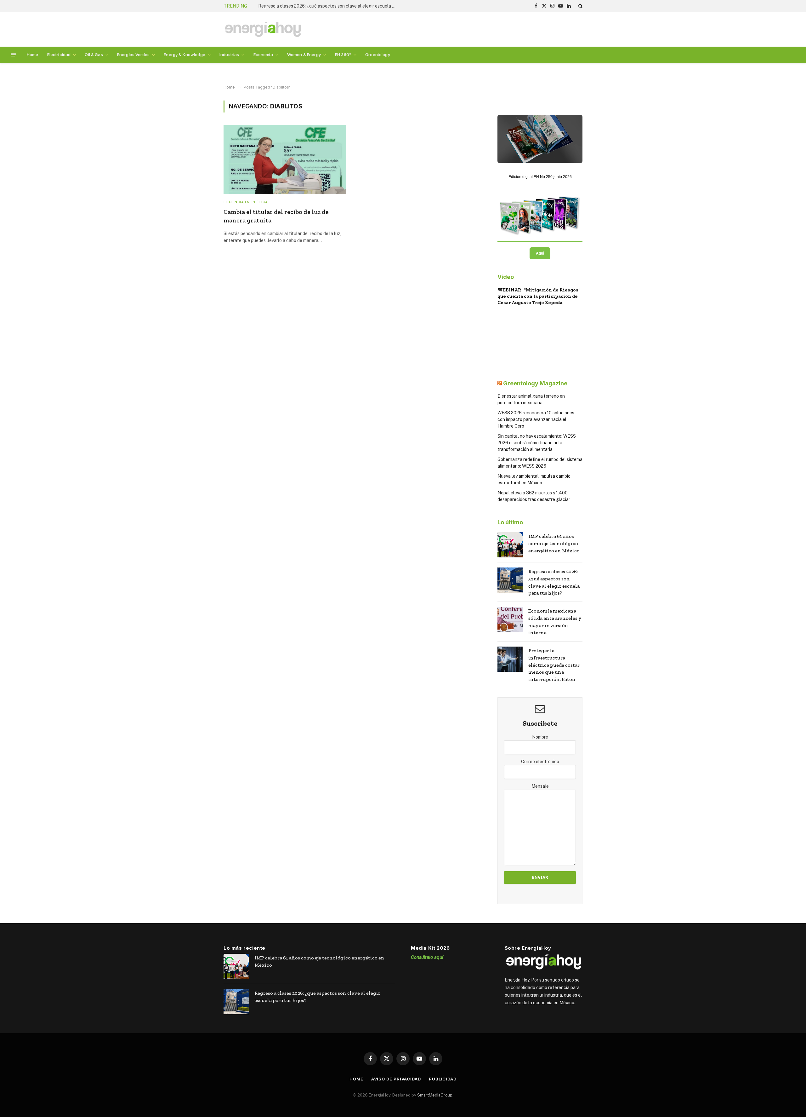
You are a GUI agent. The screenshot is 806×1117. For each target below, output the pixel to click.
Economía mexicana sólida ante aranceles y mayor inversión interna (555, 622)
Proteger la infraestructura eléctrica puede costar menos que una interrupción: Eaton (554, 665)
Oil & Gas (94, 54)
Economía (263, 54)
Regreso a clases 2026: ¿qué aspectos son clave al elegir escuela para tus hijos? (329, 6)
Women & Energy (304, 54)
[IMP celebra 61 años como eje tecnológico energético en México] (510, 544)
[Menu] (13, 54)
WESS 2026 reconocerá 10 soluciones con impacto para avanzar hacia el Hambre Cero (535, 419)
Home (32, 54)
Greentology (377, 54)
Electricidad (59, 54)
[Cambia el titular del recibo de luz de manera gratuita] (285, 159)
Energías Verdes (133, 54)
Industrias (229, 54)
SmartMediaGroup (434, 1094)
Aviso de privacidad (396, 1078)
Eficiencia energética (246, 202)
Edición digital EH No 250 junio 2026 (540, 177)
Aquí (540, 253)
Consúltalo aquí (427, 957)
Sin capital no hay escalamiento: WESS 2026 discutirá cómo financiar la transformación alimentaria (536, 443)
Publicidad (443, 1078)
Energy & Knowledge (184, 54)
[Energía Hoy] (263, 29)
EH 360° (343, 54)
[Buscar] (579, 6)
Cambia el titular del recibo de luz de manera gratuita (276, 216)
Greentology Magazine (535, 383)
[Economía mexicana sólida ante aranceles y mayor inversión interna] (510, 619)
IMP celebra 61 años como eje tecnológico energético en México (554, 543)
